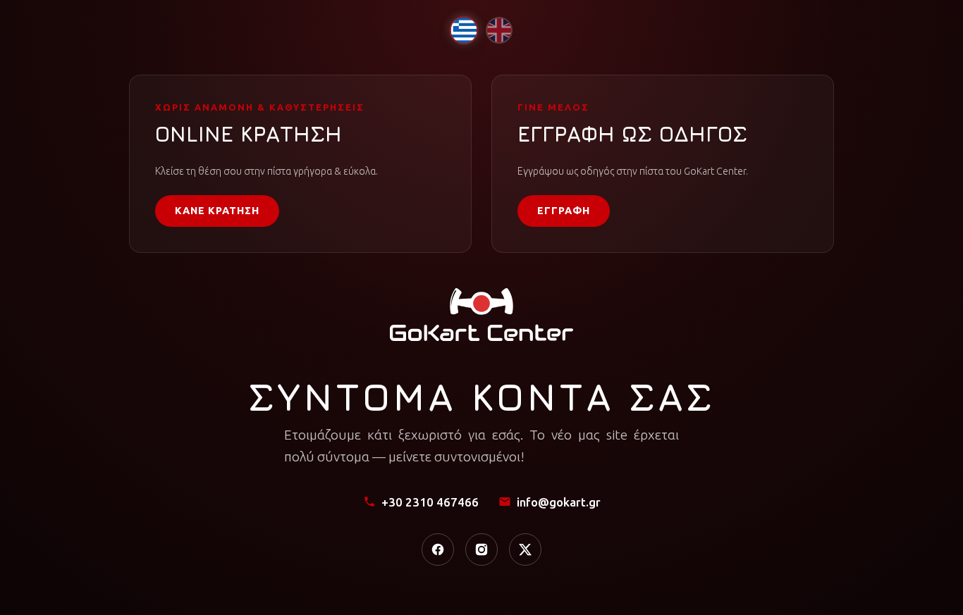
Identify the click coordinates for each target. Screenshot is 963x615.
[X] (525, 549)
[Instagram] (481, 549)
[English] (499, 30)
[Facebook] (438, 549)
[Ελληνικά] (463, 29)
